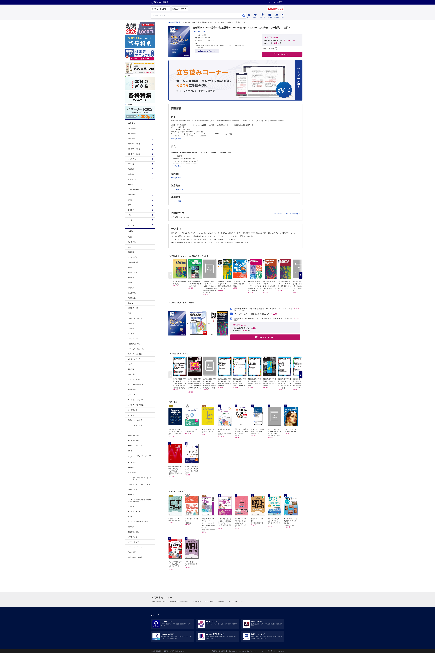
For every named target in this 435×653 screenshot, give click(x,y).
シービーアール (133, 339)
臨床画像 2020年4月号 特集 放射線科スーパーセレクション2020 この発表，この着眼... (263, 309)
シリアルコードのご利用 (236, 601)
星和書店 (131, 516)
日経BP (130, 313)
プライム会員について (159, 601)
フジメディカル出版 (135, 354)
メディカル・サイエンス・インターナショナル (139, 478)
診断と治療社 (132, 374)
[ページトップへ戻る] (428, 649)
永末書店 (131, 494)
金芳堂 (130, 283)
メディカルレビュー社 (136, 349)
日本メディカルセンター (136, 318)
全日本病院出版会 (134, 344)
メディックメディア (135, 511)
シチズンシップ (133, 542)
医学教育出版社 (133, 440)
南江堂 (130, 451)
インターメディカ (134, 359)
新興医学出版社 (133, 308)
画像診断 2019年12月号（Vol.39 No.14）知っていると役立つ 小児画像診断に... (263, 319)
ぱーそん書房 (132, 489)
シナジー (131, 430)
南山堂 (130, 267)
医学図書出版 (132, 410)
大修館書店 (132, 552)
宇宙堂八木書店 (133, 435)
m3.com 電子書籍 (174, 22)
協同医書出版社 (133, 532)
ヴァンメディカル (134, 379)
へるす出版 (132, 333)
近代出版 (131, 527)
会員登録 (280, 2)
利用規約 (214, 651)
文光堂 (130, 237)
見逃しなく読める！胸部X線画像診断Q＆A (252, 314)
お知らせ (221, 601)
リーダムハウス (133, 395)
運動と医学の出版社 (135, 557)
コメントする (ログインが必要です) (286, 214)
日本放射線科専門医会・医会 (138, 522)
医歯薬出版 (132, 277)
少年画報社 (132, 389)
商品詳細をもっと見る (205, 51)
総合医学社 (132, 293)
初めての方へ (209, 601)
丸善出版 (131, 328)
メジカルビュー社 (134, 257)
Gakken (130, 303)
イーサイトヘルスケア (136, 445)
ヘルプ (263, 651)
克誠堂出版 (132, 298)
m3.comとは (280, 651)
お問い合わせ (271, 651)
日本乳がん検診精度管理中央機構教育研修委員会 (139, 500)
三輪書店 (131, 323)
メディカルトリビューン (136, 547)
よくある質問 (196, 601)
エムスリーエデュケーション (138, 384)
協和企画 (131, 369)
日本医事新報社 (133, 262)
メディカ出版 (132, 272)
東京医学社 (132, 473)
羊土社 (130, 247)
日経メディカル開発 (135, 420)
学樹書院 (131, 467)
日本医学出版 (132, 537)
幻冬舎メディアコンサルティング (139, 484)
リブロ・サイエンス (135, 425)
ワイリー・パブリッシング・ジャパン (139, 456)
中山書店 (131, 288)
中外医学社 (132, 242)
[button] (300, 275)
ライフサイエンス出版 (136, 405)
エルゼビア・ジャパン (136, 400)
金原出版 (131, 252)
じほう (130, 364)
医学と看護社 (132, 462)
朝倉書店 (131, 506)
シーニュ (131, 415)
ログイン (272, 2)
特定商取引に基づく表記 (179, 601)
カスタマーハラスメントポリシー (249, 651)
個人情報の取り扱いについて (228, 651)
